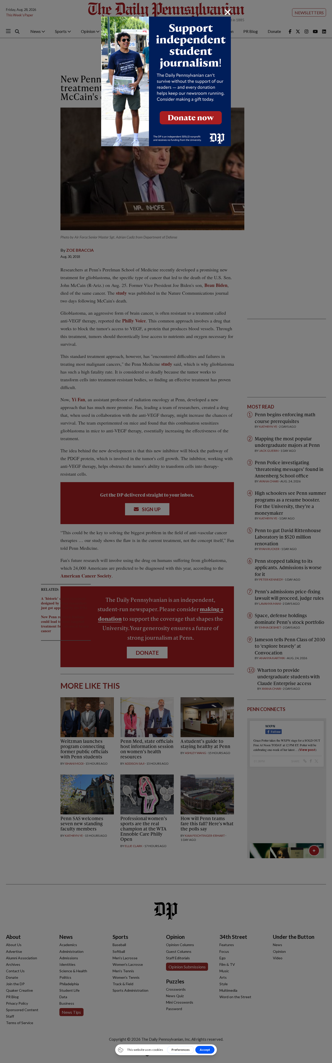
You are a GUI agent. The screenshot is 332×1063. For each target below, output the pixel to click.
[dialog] (166, 531)
